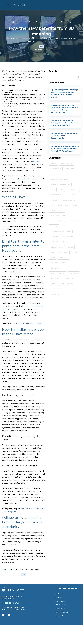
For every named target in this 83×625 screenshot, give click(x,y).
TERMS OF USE (61, 605)
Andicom (54, 226)
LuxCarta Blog (22, 22)
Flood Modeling (68, 200)
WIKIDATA (59, 616)
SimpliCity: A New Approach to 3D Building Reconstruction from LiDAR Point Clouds (65, 148)
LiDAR (53, 257)
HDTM (75, 205)
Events (53, 163)
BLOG (57, 594)
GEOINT (75, 252)
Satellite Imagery (58, 273)
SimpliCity (74, 273)
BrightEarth (56, 169)
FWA (52, 252)
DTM (72, 195)
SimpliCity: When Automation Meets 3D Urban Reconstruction (64, 135)
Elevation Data (57, 247)
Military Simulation (59, 263)
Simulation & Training (59, 179)
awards (71, 289)
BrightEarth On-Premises (61, 231)
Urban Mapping (56, 289)
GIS (52, 174)
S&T (61, 189)
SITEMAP (58, 597)
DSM (64, 242)
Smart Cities (69, 278)
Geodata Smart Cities (59, 205)
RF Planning (70, 169)
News (31, 22)
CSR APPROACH (61, 612)
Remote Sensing (57, 210)
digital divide (56, 294)
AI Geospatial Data (58, 195)
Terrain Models (68, 284)
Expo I (70, 247)
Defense (54, 200)
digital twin (73, 189)
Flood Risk (63, 252)
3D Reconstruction (58, 216)
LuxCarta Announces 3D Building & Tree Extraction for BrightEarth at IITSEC (64, 122)
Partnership (55, 268)
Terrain (54, 284)
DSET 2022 (54, 242)
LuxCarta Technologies (60, 184)
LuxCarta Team (35, 50)
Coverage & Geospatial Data (62, 236)
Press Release (66, 163)
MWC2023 (63, 257)
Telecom (61, 174)
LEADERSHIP (60, 601)
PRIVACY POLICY (61, 608)
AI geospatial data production (63, 221)
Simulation (55, 278)
